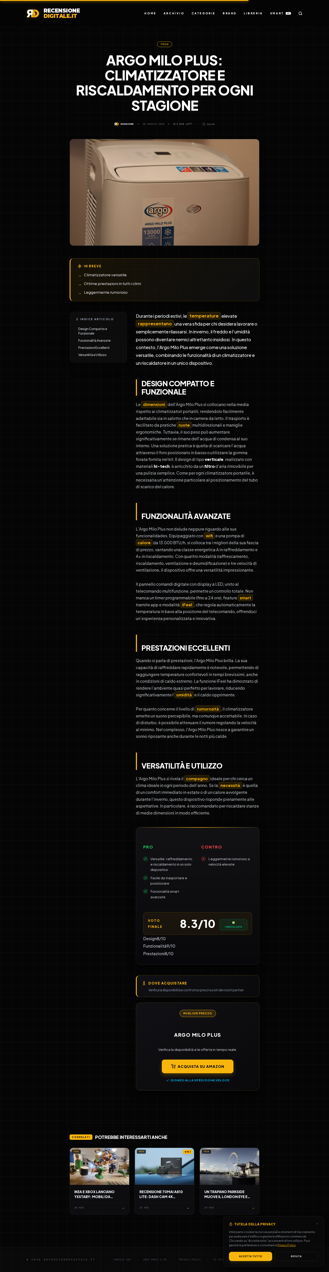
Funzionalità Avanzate (94, 340)
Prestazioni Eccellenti (93, 348)
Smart (280, 13)
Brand (230, 13)
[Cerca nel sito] (300, 13)
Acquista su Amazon (201, 1066)
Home (150, 13)
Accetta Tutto (250, 1256)
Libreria (253, 13)
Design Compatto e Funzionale (92, 331)
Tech (164, 44)
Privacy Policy (287, 1245)
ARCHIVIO (174, 13)
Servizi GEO (122, 1259)
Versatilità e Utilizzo (92, 355)
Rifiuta (296, 1256)
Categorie (204, 13)
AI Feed (218, 1259)
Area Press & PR (155, 1259)
